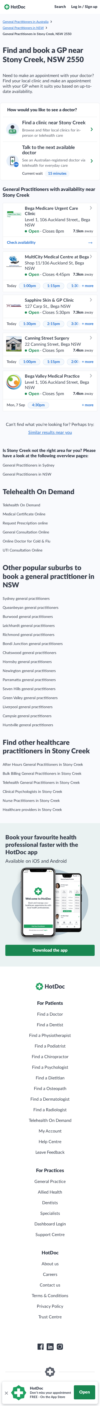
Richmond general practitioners (28, 635)
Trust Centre (50, 1317)
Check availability (21, 243)
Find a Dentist (50, 1025)
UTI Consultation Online (22, 550)
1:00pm (29, 286)
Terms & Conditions (50, 1296)
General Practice (50, 1181)
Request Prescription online (25, 523)
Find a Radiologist (50, 1110)
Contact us (50, 1285)
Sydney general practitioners (26, 599)
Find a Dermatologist (50, 1099)
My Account (50, 1131)
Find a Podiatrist (50, 1046)
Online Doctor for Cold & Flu (26, 541)
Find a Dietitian (50, 1078)
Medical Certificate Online (24, 514)
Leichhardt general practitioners (29, 626)
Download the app (50, 950)
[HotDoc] (14, 7)
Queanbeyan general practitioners (30, 608)
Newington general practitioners (29, 671)
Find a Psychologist (50, 1067)
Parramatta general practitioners (29, 680)
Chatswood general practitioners (29, 653)
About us (50, 1264)
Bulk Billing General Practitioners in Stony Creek (42, 774)
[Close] (6, 1392)
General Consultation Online (26, 532)
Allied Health (50, 1192)
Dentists (50, 1203)
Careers (50, 1274)
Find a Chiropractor (50, 1057)
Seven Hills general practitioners (29, 689)
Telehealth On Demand (21, 505)
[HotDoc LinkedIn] (50, 1346)
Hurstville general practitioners (28, 725)
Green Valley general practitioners (30, 698)
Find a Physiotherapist (50, 1035)
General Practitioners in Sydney (28, 465)
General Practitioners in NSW (23, 27)
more (87, 286)
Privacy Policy (50, 1306)
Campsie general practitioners (27, 716)
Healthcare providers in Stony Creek (32, 810)
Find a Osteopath (50, 1089)
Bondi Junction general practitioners (33, 644)
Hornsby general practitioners (27, 662)
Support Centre (50, 1235)
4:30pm (38, 405)
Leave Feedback (50, 1152)
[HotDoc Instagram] (60, 1346)
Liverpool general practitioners (28, 707)
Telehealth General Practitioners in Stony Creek (41, 783)
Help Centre (50, 1142)
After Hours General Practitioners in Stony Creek (43, 765)
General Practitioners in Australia (26, 21)
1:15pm (53, 286)
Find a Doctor (50, 1014)
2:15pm (53, 324)
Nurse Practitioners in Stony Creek (31, 801)
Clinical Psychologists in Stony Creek (32, 792)
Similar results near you (50, 432)
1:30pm (29, 324)
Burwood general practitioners (28, 617)
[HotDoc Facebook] (40, 1346)
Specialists (50, 1213)
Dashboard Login (50, 1224)
